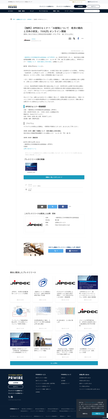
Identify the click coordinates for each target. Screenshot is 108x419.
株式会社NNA (24, 411)
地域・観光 (21, 11)
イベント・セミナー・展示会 (34, 185)
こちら (39, 66)
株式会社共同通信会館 (53, 408)
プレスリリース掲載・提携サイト (43, 389)
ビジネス (10, 11)
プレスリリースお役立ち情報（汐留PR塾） (46, 383)
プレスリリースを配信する (46, 6)
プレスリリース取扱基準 (51, 416)
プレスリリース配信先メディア (43, 386)
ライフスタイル (43, 11)
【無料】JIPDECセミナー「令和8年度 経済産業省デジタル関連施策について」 (20, 350)
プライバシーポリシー (90, 402)
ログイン (93, 6)
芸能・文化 (56, 11)
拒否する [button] (85, 413)
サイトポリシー (13, 416)
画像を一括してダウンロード (54, 177)
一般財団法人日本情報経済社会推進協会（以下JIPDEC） (40, 57)
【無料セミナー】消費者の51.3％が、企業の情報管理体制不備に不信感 (42, 293)
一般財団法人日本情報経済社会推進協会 (72, 53)
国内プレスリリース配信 (41, 377)
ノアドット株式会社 (51, 411)
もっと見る (54, 363)
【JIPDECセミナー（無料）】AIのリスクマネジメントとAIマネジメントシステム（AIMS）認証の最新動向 (87, 295)
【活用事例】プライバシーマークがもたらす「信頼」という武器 (87, 350)
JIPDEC (29, 19)
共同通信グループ (65, 383)
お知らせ (63, 377)
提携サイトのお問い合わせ (85, 383)
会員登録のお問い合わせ (85, 377)
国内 (77, 2)
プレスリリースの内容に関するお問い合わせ (89, 389)
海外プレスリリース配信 (41, 380)
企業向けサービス (21, 19)
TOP (14, 19)
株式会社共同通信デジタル (67, 408)
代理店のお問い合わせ (84, 380)
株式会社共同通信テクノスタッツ (67, 411)
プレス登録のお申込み (84, 386)
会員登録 (80, 6)
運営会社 (62, 416)
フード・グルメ (69, 11)
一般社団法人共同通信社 (26, 408)
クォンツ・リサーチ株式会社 (37, 411)
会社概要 (63, 380)
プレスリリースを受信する (63, 6)
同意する (98, 413)
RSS (69, 416)
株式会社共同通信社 (39, 408)
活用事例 (38, 392)
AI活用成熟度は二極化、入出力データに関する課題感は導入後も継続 (42, 322)
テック (32, 11)
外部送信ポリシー (38, 416)
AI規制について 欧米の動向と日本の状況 (39, 61)
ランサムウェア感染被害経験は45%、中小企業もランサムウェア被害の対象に (20, 322)
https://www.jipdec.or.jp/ (62, 225)
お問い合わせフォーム (30, 148)
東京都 (29, 190)
